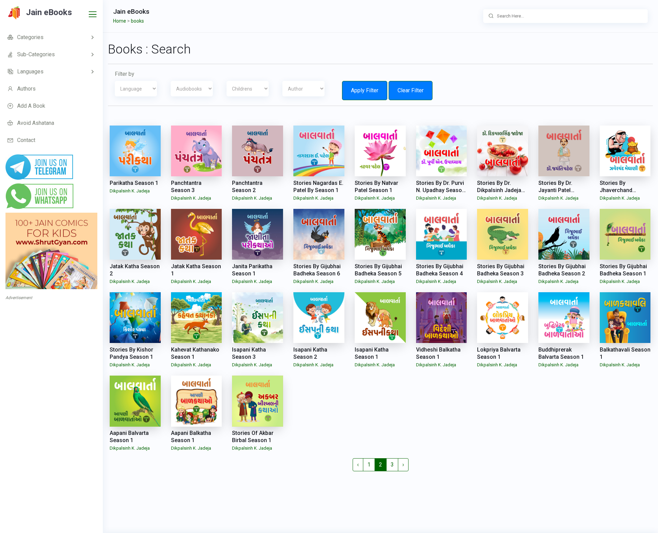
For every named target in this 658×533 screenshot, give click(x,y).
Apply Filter (364, 90)
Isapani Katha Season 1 (372, 353)
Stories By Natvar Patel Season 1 (376, 186)
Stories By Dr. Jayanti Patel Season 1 (555, 190)
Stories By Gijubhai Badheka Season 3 (500, 270)
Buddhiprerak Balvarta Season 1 (561, 353)
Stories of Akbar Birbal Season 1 (252, 436)
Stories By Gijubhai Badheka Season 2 (562, 270)
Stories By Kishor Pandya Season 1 (131, 353)
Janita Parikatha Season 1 (252, 270)
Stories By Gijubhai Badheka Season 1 (623, 270)
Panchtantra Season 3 (186, 186)
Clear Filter (411, 90)
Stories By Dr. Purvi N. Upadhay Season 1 (440, 190)
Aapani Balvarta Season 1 (129, 436)
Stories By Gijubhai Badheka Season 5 (378, 270)
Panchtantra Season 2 (247, 186)
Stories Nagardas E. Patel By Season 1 (318, 186)
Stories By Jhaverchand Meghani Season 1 (623, 190)
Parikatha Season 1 (134, 183)
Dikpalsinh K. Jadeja (130, 190)
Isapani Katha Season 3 (249, 353)
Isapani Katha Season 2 (310, 353)
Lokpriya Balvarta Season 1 (499, 353)
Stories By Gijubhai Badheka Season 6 (317, 270)
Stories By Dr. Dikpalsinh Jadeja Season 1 (499, 190)
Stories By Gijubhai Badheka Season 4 (439, 270)
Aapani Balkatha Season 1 (191, 436)
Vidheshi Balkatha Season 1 (438, 353)
